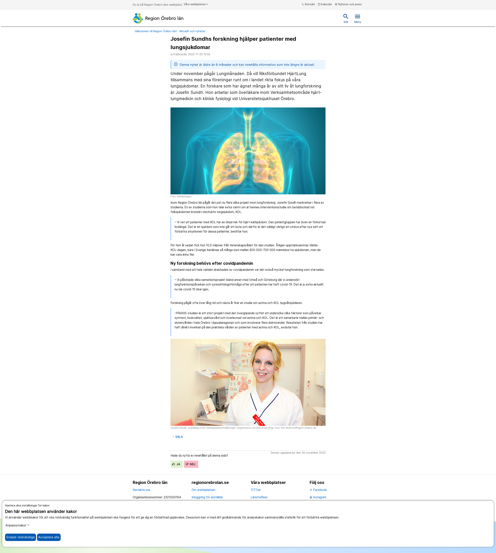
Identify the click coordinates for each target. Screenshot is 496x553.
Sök (346, 18)
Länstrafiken (259, 497)
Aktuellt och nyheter (192, 31)
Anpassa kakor (15, 525)
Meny (357, 18)
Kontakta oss (141, 490)
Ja (178, 464)
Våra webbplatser (196, 4)
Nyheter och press (348, 4)
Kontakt (308, 4)
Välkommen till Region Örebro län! (156, 31)
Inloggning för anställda (207, 497)
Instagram (318, 497)
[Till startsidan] (158, 18)
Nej (192, 464)
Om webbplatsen (203, 490)
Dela (177, 436)
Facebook (319, 490)
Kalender (325, 4)
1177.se (256, 490)
